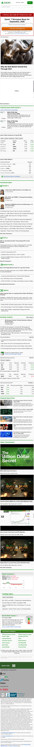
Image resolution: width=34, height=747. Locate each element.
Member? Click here (22, 33)
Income (20, 138)
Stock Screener (6, 642)
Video (19, 638)
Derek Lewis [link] (9, 200)
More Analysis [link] (29, 317)
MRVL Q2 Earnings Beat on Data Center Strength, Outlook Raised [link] (16, 346)
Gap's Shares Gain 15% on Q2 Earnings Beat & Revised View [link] (15, 343)
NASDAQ (4, 577)
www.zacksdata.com (8, 736)
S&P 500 (4, 579)
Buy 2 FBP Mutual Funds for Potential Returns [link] (12, 278)
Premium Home (22, 647)
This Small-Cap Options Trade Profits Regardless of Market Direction (17, 307)
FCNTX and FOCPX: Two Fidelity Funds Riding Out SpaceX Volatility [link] (17, 281)
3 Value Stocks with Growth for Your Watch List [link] (18, 190)
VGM (16, 138)
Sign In (22, 2)
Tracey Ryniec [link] (9, 191)
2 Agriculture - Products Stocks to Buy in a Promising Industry (16, 609)
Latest (4, 597)
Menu (30, 2)
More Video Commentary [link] (6, 567)
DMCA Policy (4, 745)
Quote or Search (6, 6)
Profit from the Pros (7, 640)
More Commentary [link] (4, 103)
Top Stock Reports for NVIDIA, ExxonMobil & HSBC (14, 602)
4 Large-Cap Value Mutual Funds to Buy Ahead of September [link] (15, 276)
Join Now (18, 2)
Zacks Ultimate (5, 647)
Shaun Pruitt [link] (9, 207)
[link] (6, 2)
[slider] (17, 90)
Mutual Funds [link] (7, 264)
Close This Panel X (4, 37)
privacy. (13, 33)
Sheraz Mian (9, 324)
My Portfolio (5, 645)
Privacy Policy (27, 744)
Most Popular (10, 597)
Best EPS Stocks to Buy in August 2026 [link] (23, 409)
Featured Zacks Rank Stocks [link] (10, 107)
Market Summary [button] (8, 574)
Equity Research (22, 640)
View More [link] (30, 382)
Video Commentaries (7, 442)
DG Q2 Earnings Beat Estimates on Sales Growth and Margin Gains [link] (17, 348)
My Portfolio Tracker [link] (9, 616)
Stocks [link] (5, 186)
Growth (6, 138)
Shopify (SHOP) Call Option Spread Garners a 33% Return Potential (16, 304)
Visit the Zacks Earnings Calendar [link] (13, 354)
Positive (3, 360)
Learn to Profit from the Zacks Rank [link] (9, 110)
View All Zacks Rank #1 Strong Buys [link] (12, 176)
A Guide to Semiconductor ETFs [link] (8, 252)
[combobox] (17, 353)
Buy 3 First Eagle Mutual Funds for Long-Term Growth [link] (15, 267)
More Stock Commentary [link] (6, 233)
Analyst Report (30, 164)
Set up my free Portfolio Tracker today (11, 626)
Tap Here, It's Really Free (17, 28)
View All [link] (31, 337)
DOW (3, 576)
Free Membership (22, 645)
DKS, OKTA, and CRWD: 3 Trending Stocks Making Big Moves (16, 600)
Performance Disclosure (9, 732)
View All (31, 357)
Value (2, 138)
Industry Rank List (6, 638)
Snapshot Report (30, 166)
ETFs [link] (5, 238)
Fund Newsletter (22, 642)
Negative (8, 360)
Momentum (11, 138)
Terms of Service (13, 745)
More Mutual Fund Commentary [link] (7, 284)
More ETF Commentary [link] (5, 261)
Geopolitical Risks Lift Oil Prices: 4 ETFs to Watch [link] (13, 254)
